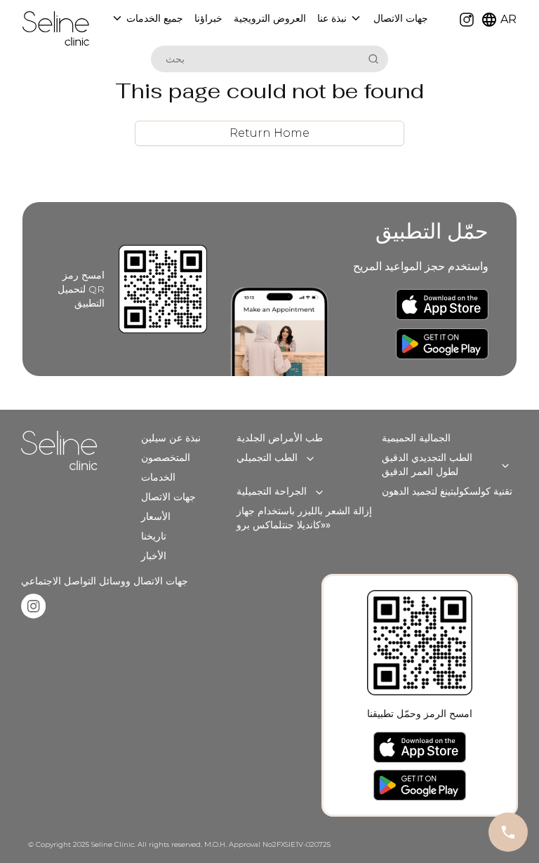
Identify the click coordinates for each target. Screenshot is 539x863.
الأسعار (156, 516)
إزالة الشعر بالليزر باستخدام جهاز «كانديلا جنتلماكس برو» (304, 517)
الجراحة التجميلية (272, 491)
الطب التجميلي (267, 457)
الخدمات (158, 477)
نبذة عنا (332, 18)
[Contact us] (508, 832)
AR (508, 19)
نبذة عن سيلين (171, 438)
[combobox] (257, 59)
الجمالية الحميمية (416, 438)
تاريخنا (153, 536)
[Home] (55, 28)
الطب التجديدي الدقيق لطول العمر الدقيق (427, 464)
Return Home (269, 133)
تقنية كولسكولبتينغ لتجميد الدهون (447, 491)
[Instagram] (466, 19)
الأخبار (153, 555)
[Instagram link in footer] (33, 606)
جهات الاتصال (168, 496)
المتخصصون (165, 457)
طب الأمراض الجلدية (280, 438)
